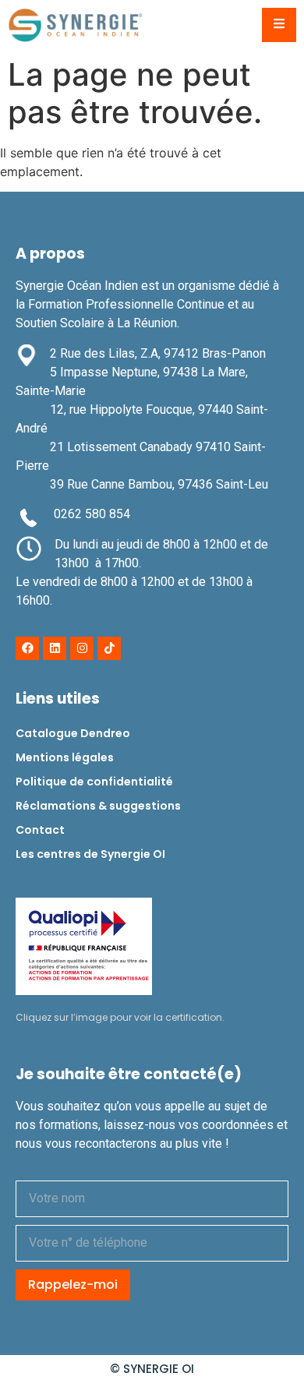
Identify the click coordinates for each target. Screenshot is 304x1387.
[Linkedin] (54, 648)
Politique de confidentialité (94, 781)
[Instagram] (82, 648)
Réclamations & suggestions (98, 805)
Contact (40, 830)
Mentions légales (65, 757)
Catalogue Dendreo (73, 733)
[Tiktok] (109, 648)
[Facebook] (27, 648)
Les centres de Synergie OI (90, 854)
